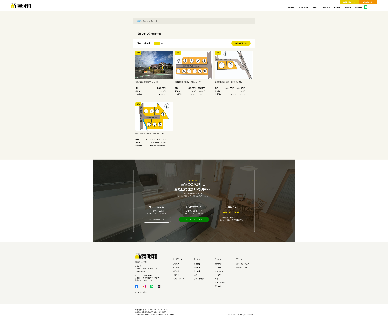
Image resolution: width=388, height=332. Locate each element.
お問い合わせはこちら (157, 219)
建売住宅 (197, 267)
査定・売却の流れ (242, 264)
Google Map (141, 271)
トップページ (177, 259)
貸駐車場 (218, 286)
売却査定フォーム (242, 267)
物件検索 (197, 264)
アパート (218, 267)
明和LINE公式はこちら (194, 219)
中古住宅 (197, 271)
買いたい (316, 7)
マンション (219, 271)
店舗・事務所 (199, 278)
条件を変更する (241, 43)
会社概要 (291, 7)
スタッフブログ (178, 278)
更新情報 (348, 7)
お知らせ (176, 275)
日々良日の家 (303, 7)
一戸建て (218, 275)
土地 (195, 275)
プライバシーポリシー (142, 292)
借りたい (326, 7)
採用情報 (358, 7)
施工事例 (337, 7)
